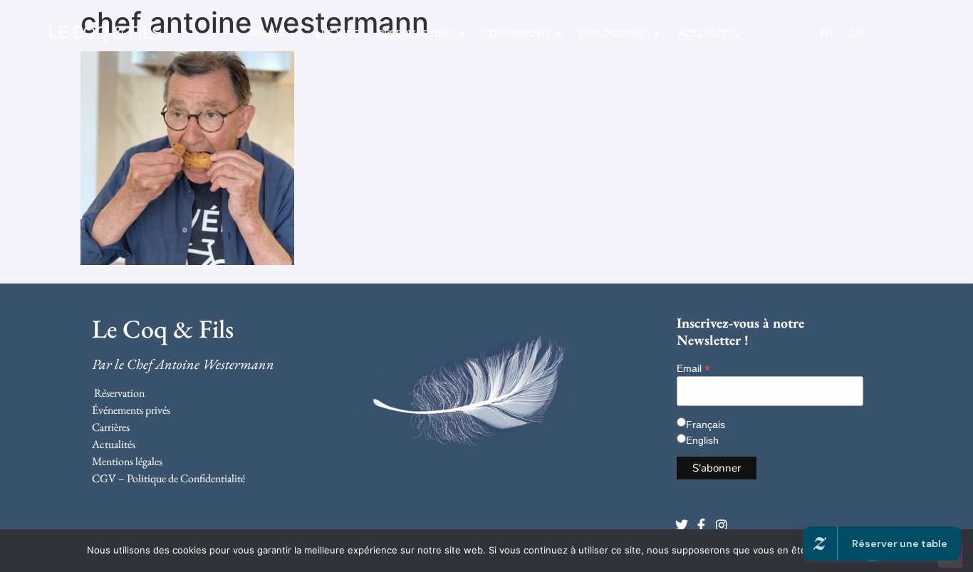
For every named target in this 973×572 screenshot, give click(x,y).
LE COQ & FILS (105, 32)
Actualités (708, 34)
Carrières (111, 427)
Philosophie (613, 34)
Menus (266, 34)
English (702, 440)
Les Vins (338, 34)
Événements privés (131, 409)
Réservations (415, 34)
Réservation (119, 392)
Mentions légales (127, 461)
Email (693, 368)
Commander (515, 34)
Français (705, 424)
